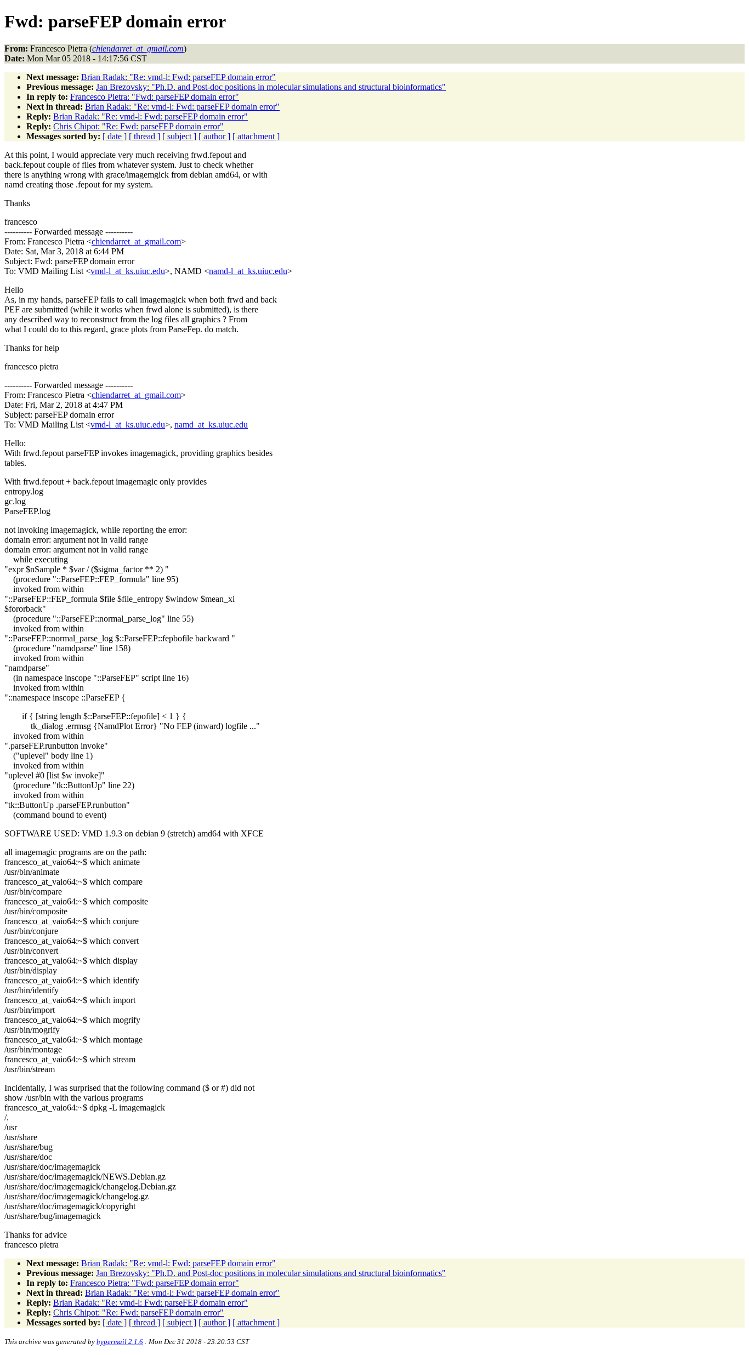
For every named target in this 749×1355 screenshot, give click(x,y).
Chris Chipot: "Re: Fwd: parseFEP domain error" (138, 126)
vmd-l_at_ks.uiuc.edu (127, 271)
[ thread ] (144, 136)
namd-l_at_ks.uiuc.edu (248, 271)
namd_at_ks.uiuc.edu (211, 424)
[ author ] (214, 136)
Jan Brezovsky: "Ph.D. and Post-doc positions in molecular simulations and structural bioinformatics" (271, 87)
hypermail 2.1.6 (120, 1341)
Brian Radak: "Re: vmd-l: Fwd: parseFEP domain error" (178, 77)
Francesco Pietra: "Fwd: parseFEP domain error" (154, 96)
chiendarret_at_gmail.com (136, 241)
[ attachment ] (256, 136)
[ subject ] (179, 136)
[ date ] (115, 136)
